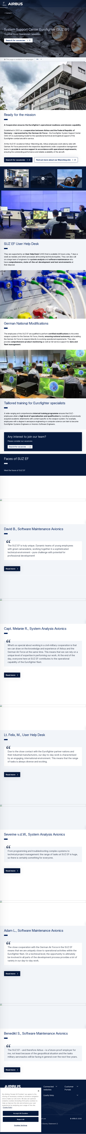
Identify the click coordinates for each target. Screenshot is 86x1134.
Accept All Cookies (20, 1113)
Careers (9, 13)
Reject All (20, 1119)
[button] (43, 85)
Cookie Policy (7, 1107)
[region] (20, 1110)
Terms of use (41, 1119)
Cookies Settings (20, 1125)
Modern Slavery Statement (46, 1124)
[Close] (38, 1090)
